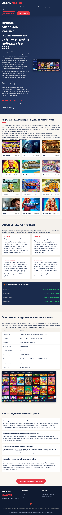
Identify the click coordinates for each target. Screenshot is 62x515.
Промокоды (5, 6)
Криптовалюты (31, 6)
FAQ (23, 497)
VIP (22, 496)
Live (39, 6)
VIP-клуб (22, 6)
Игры (3, 9)
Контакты (14, 6)
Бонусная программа (49, 6)
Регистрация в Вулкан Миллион (31, 481)
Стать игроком (23, 13)
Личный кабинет (8, 13)
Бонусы (23, 494)
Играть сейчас (7, 107)
